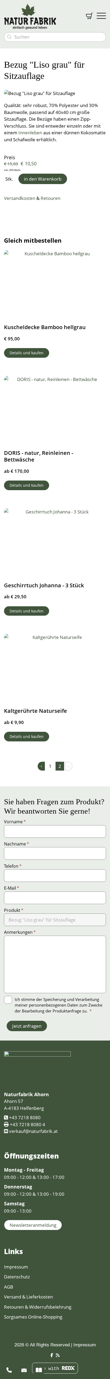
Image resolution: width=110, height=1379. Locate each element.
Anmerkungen (20, 932)
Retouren (50, 198)
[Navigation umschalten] (101, 16)
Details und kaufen (27, 352)
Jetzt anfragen (26, 1026)
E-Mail (11, 888)
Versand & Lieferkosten (28, 1297)
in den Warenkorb (42, 179)
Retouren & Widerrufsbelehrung (37, 1307)
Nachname (16, 844)
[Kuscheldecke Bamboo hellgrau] (55, 284)
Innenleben (30, 132)
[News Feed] (58, 1355)
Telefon (13, 866)
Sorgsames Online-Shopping (33, 1317)
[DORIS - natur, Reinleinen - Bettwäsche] (55, 410)
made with (48, 1368)
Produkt (13, 910)
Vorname (15, 822)
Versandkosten (19, 198)
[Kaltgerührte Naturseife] (55, 668)
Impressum (16, 1267)
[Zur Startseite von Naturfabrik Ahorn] (41, 16)
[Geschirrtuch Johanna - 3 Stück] (55, 542)
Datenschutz (17, 1277)
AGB (8, 1287)
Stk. (9, 179)
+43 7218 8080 (25, 1117)
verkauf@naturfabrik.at (33, 1131)
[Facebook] (51, 1355)
